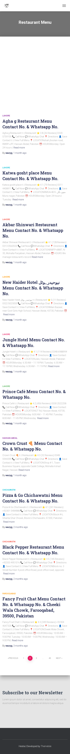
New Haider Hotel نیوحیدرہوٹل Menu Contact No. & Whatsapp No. (32, 288)
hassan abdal (9, 438)
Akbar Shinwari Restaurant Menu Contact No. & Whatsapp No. (32, 230)
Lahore (6, 116)
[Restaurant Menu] (7, 6)
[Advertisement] (35, 71)
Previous (13, 658)
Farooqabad (9, 593)
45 (50, 658)
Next (58, 658)
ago (20, 153)
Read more (19, 147)
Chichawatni (8, 490)
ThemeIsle (46, 746)
